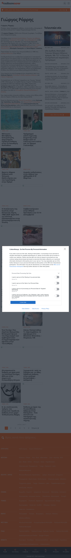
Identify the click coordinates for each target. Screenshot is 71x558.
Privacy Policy (45, 308)
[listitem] (35, 273)
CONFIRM (23, 302)
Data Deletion (25, 308)
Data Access (35, 308)
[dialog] (35, 279)
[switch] (57, 277)
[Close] (65, 249)
